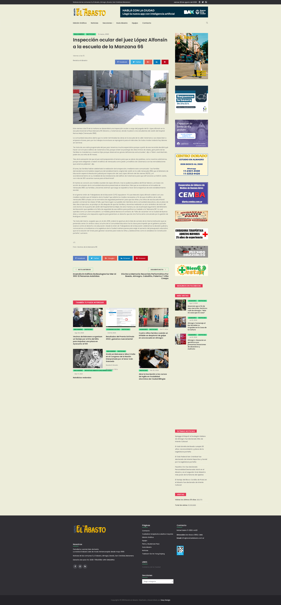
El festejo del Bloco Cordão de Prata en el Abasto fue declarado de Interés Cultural (191, 482)
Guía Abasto (122, 23)
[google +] (148, 62)
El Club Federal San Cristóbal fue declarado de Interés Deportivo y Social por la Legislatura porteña (191, 459)
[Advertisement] (191, 390)
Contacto (146, 23)
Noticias (94, 23)
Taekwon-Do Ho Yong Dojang (153, 554)
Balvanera (79, 34)
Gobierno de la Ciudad (151, 567)
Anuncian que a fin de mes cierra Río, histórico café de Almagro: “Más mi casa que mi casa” (197, 309)
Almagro (143, 329)
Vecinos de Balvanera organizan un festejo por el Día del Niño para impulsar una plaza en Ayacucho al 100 (87, 340)
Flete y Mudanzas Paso (150, 544)
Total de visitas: (181, 505)
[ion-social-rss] (206, 2)
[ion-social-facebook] (199, 2)
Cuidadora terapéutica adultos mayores (157, 534)
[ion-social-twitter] (202, 2)
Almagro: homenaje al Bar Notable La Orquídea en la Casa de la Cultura (197, 326)
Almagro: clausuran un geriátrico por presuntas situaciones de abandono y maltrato (197, 344)
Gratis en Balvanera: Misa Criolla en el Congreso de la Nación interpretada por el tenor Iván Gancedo (120, 358)
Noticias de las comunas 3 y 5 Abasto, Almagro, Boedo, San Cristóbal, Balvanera (101, 2)
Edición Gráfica (79, 23)
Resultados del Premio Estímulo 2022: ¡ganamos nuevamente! (120, 337)
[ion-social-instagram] (80, 566)
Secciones (107, 23)
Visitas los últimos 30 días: (186, 500)
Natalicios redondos (82, 377)
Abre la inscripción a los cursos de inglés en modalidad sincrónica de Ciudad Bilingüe (153, 376)
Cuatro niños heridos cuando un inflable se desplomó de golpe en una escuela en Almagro (153, 335)
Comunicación (113, 329)
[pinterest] (165, 62)
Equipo (135, 23)
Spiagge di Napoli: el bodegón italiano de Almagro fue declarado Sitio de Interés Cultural (190, 439)
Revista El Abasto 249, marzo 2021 (98, 370)
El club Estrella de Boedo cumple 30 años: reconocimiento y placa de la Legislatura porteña (189, 449)
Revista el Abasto (80, 60)
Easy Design (165, 600)
